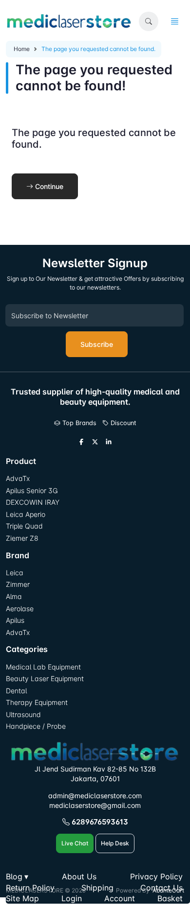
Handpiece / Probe (36, 726)
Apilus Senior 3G (31, 490)
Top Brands (78, 423)
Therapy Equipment (37, 702)
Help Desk (115, 843)
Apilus (15, 620)
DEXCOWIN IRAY (32, 502)
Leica (14, 572)
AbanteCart (168, 890)
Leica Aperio (25, 514)
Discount (122, 423)
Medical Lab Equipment (43, 667)
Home (22, 48)
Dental (16, 690)
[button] (148, 21)
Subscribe (96, 344)
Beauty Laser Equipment (45, 678)
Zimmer (19, 584)
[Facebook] (81, 442)
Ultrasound (23, 714)
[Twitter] (95, 442)
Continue (48, 186)
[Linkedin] (109, 442)
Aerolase (20, 608)
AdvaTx (18, 478)
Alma (14, 596)
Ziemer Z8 (22, 538)
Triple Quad (24, 526)
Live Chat (74, 843)
